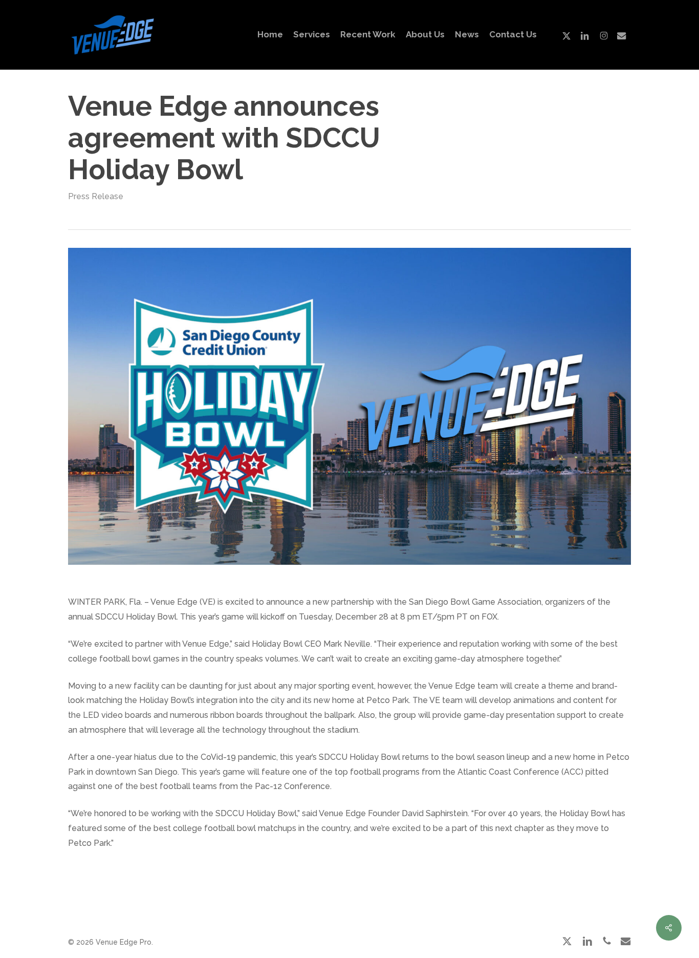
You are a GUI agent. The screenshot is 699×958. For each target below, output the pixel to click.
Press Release (95, 196)
